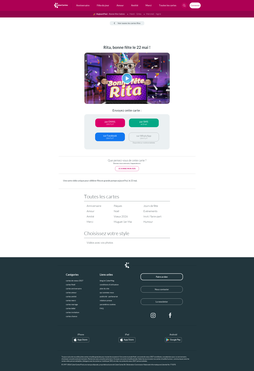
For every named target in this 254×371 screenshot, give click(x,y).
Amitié (90, 216)
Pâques (118, 205)
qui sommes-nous (107, 292)
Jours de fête (150, 205)
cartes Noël (70, 285)
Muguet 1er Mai (123, 221)
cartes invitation (72, 312)
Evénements (150, 211)
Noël (116, 211)
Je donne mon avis (127, 169)
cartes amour (71, 292)
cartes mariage (72, 304)
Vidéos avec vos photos (100, 242)
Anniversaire (94, 205)
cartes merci (71, 300)
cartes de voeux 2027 (74, 281)
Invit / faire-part (152, 216)
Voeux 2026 (121, 216)
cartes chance (71, 316)
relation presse (106, 300)
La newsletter (162, 301)
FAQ (102, 308)
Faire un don (162, 277)
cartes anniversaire (73, 289)
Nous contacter (162, 289)
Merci (90, 221)
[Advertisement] (22, 85)
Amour (90, 211)
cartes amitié (71, 296)
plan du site (104, 289)
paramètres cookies (108, 304)
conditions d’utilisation (109, 285)
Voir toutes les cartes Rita (129, 23)
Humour (148, 221)
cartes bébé (70, 308)
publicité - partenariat (109, 296)
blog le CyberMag (107, 281)
